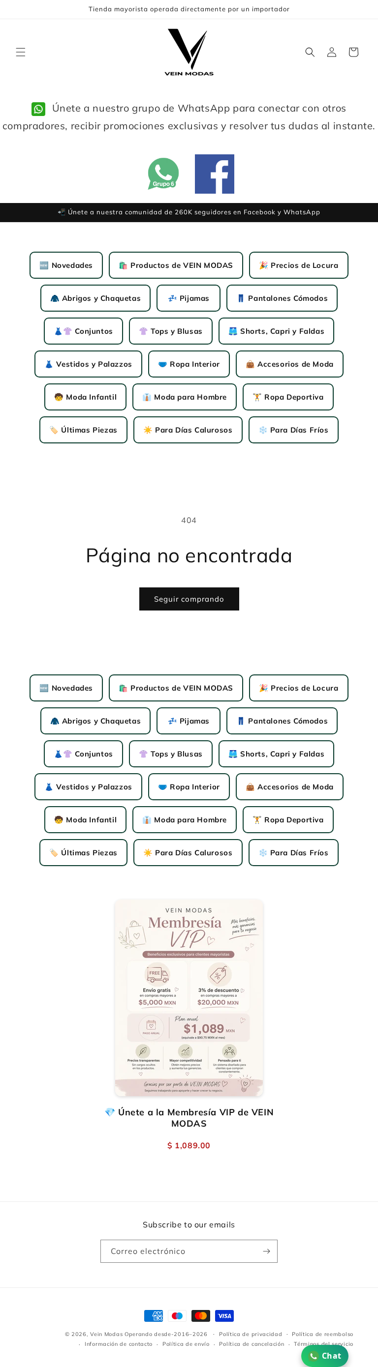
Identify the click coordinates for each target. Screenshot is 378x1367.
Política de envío (186, 1343)
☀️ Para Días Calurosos (188, 430)
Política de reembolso (322, 1334)
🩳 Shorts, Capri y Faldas (276, 331)
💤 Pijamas (189, 298)
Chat (332, 1355)
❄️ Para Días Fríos (293, 430)
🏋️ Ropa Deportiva (288, 397)
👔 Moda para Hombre (184, 397)
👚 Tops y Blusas (171, 331)
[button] (21, 52)
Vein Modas (106, 1334)
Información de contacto (119, 1343)
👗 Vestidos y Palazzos (88, 364)
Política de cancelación (251, 1343)
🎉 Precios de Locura (298, 265)
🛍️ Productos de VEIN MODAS (176, 265)
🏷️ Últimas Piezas (83, 430)
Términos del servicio (323, 1343)
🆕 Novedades (66, 265)
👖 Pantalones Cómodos (282, 298)
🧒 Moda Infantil (85, 397)
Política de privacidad (250, 1334)
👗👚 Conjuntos (83, 331)
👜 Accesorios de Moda (290, 364)
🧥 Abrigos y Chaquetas (95, 298)
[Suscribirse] (266, 1251)
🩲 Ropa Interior (189, 364)
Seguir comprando (189, 599)
